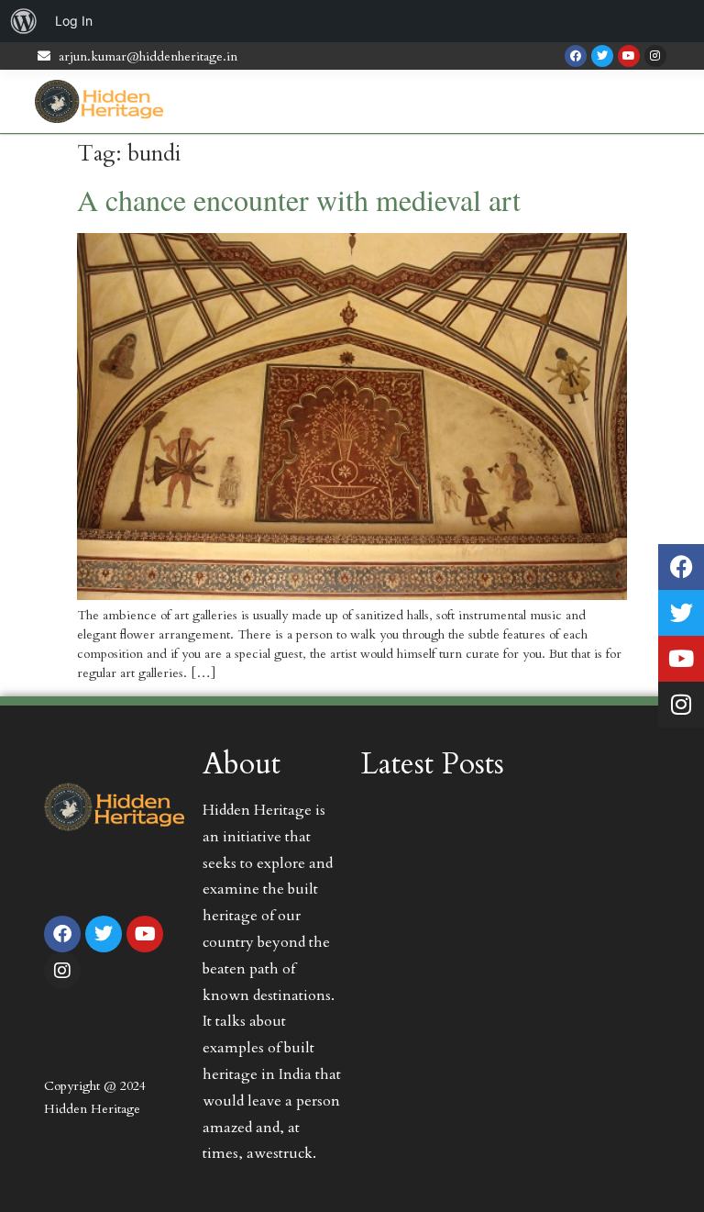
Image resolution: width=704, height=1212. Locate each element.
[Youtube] (629, 56)
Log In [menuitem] (74, 20)
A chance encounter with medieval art (299, 199)
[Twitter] (602, 56)
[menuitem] (24, 21)
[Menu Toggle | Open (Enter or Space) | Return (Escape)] (661, 102)
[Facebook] (576, 56)
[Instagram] (655, 56)
